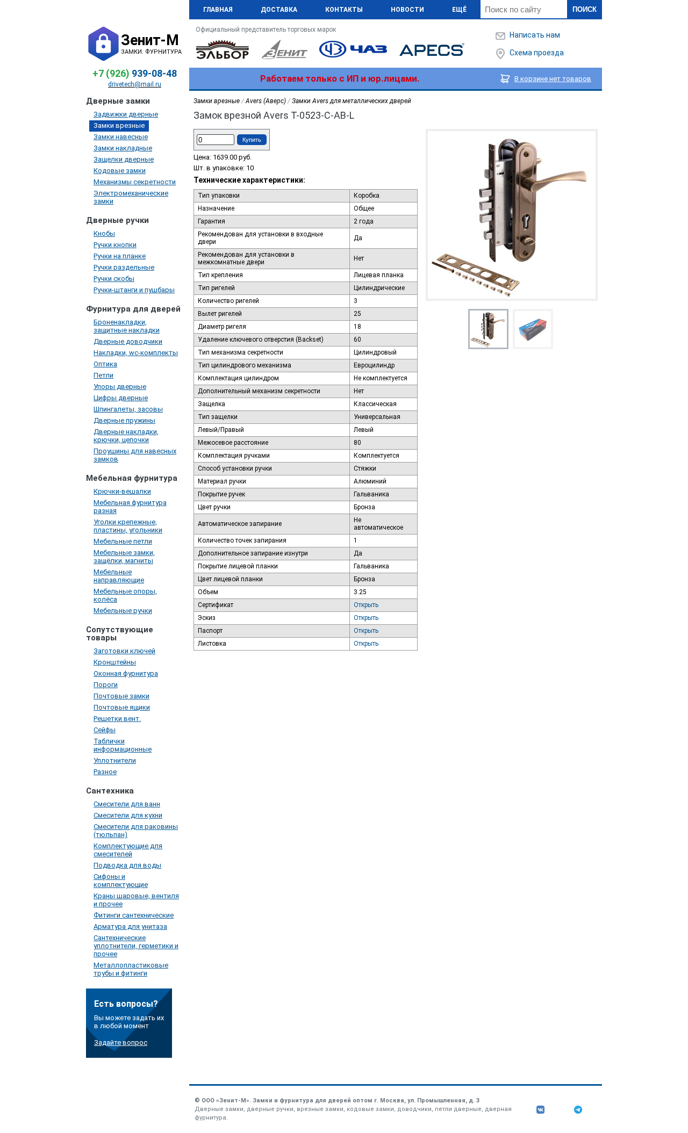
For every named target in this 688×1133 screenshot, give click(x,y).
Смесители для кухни (128, 815)
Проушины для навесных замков (135, 455)
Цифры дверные (121, 398)
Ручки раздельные (124, 267)
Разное (105, 772)
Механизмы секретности (135, 182)
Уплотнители (115, 760)
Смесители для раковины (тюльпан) (136, 830)
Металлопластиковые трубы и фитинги (131, 969)
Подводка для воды (127, 865)
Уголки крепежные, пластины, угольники (128, 526)
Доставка (279, 9)
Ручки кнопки (115, 245)
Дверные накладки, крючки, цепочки (126, 436)
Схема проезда (537, 52)
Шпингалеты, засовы (128, 409)
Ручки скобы (114, 279)
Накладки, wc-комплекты (136, 353)
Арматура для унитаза (130, 926)
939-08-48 (134, 73)
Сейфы (105, 730)
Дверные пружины (124, 420)
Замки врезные (119, 125)
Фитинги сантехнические (134, 915)
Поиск (584, 9)
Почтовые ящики (122, 707)
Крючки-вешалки (122, 491)
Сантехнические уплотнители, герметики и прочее (136, 946)
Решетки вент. (117, 719)
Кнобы (104, 233)
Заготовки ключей (124, 651)
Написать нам (535, 35)
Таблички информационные (123, 745)
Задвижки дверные (126, 114)
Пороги (106, 685)
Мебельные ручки (123, 611)
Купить (251, 139)
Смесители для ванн (127, 804)
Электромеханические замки (131, 197)
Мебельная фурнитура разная (130, 507)
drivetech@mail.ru (134, 84)
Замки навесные (121, 137)
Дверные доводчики (128, 341)
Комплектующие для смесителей (128, 850)
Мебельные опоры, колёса (125, 595)
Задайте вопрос (120, 1042)
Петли (103, 375)
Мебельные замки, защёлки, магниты (124, 557)
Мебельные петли (123, 541)
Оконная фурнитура (126, 673)
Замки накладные (123, 148)
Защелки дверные (124, 159)
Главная (218, 9)
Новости (407, 9)
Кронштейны (115, 662)
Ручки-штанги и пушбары (134, 290)
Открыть (366, 605)
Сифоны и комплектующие (121, 880)
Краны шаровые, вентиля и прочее (136, 900)
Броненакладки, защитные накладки (127, 326)
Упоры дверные (120, 387)
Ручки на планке (120, 256)
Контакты (344, 9)
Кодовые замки (120, 171)
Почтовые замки (121, 696)
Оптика (105, 364)
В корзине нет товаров (552, 79)
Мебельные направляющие (119, 576)
